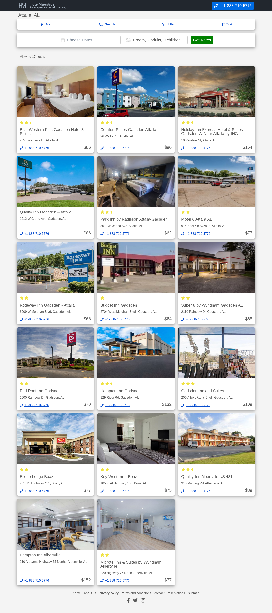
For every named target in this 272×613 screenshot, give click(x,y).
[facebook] (128, 600)
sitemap (193, 593)
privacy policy (109, 593)
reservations (176, 593)
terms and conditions (136, 593)
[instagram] (143, 600)
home (77, 593)
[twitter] (135, 600)
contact (159, 593)
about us (90, 593)
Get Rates (202, 40)
